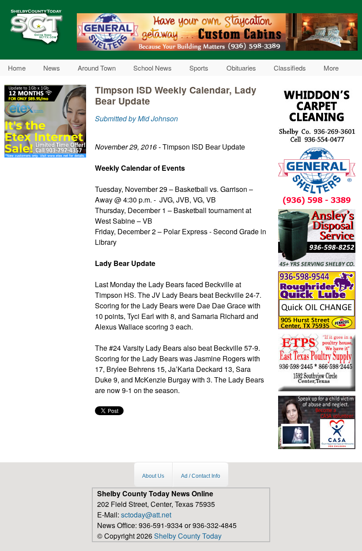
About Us (153, 475)
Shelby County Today (188, 536)
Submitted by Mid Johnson (136, 118)
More (331, 67)
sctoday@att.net (146, 515)
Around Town (97, 67)
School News (152, 67)
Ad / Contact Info (200, 475)
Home (17, 67)
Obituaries (241, 67)
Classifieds (290, 67)
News (51, 67)
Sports (198, 67)
